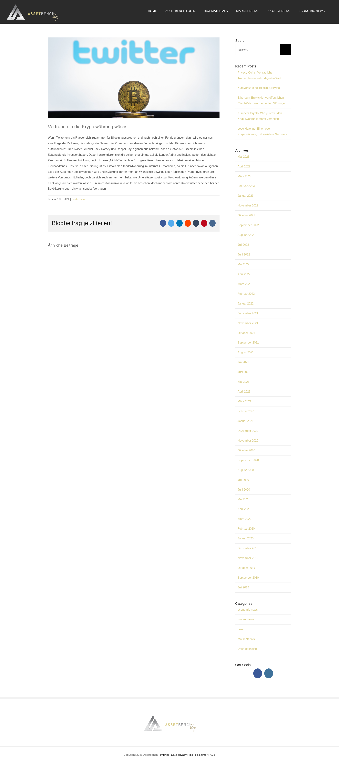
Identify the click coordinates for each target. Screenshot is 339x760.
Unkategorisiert (247, 648)
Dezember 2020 (248, 430)
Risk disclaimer (198, 754)
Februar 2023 (246, 185)
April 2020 (244, 509)
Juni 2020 (244, 489)
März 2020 (244, 518)
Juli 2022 (243, 244)
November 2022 (248, 205)
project (242, 629)
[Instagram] (268, 673)
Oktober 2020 (246, 450)
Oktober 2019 (246, 567)
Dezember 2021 (248, 313)
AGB (212, 754)
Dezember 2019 (248, 548)
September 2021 (248, 342)
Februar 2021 (246, 411)
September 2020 (248, 460)
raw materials (246, 639)
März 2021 (244, 401)
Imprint (164, 754)
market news (79, 199)
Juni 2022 (244, 254)
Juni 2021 (244, 372)
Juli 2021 (243, 362)
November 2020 (248, 440)
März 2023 (244, 176)
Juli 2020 (243, 479)
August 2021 (246, 352)
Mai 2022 (243, 264)
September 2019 (248, 577)
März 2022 (244, 283)
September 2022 (248, 225)
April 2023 (244, 166)
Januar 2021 (245, 421)
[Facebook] (257, 673)
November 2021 (248, 323)
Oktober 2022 (246, 215)
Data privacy (179, 754)
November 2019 (248, 558)
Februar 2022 (246, 293)
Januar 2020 (245, 538)
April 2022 (244, 274)
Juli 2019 (243, 587)
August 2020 (246, 470)
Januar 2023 (245, 195)
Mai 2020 (243, 499)
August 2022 (246, 234)
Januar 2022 (245, 303)
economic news (248, 609)
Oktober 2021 (246, 333)
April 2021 (244, 391)
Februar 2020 (246, 528)
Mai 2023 (243, 156)
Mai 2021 (243, 381)
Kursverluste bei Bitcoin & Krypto (259, 87)
